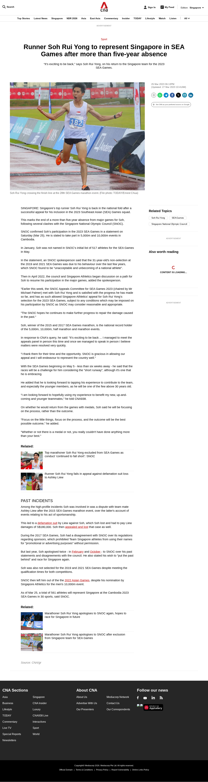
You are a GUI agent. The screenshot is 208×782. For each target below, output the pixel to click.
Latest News (40, 18)
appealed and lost (76, 527)
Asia (83, 18)
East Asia (95, 18)
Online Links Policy (140, 770)
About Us (81, 697)
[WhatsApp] (159, 96)
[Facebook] (172, 96)
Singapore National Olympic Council (169, 224)
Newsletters (9, 740)
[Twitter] (178, 96)
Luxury (36, 709)
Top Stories (23, 18)
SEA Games (178, 217)
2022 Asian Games (77, 580)
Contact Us (113, 703)
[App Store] (141, 707)
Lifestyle (150, 18)
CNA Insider (40, 703)
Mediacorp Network (118, 697)
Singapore (57, 18)
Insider (126, 18)
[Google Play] (138, 707)
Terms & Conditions (84, 770)
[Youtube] (145, 698)
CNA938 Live (40, 715)
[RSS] (161, 698)
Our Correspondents (118, 709)
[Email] (184, 96)
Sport (104, 39)
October (95, 551)
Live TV (6, 728)
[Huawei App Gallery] (153, 707)
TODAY (137, 18)
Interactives (39, 721)
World (36, 734)
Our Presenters (85, 709)
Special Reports (11, 734)
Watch (162, 18)
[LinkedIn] (190, 96)
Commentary (111, 18)
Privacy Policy (102, 770)
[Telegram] (166, 96)
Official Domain (66, 770)
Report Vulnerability (120, 770)
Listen (172, 18)
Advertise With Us (86, 703)
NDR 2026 (72, 18)
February (78, 551)
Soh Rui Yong (158, 217)
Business (7, 703)
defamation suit (47, 523)
